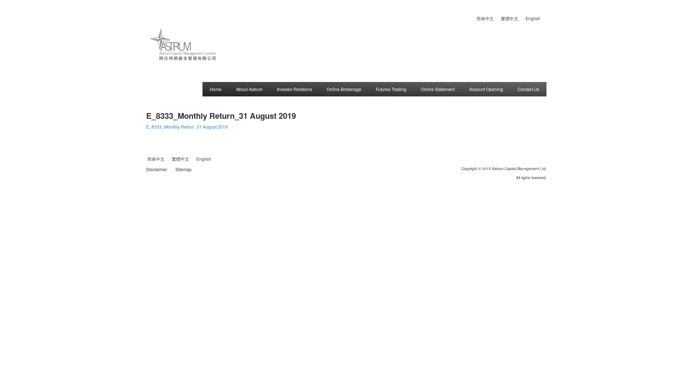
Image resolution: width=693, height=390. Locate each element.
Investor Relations (294, 89)
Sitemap (183, 169)
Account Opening (486, 89)
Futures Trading (391, 89)
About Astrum (249, 89)
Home (216, 89)
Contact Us (528, 89)
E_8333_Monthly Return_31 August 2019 (187, 127)
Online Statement (438, 89)
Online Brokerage (344, 89)
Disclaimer (156, 169)
